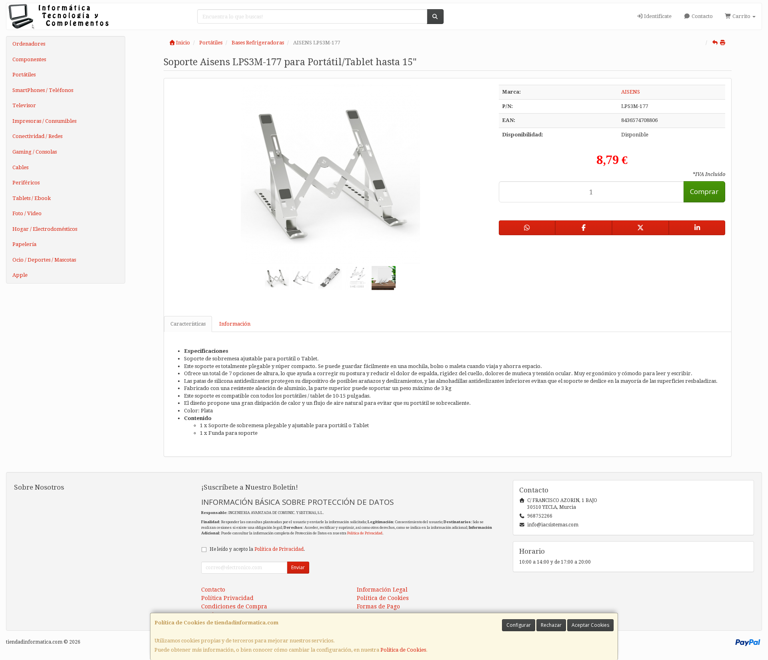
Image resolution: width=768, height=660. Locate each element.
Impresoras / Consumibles (44, 121)
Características (188, 324)
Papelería (24, 244)
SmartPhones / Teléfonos (42, 90)
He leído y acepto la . (257, 549)
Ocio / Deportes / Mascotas (44, 260)
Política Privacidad (227, 598)
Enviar (298, 567)
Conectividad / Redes (37, 136)
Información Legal (382, 589)
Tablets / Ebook (31, 198)
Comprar (704, 191)
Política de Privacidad (364, 533)
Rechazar (551, 625)
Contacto (701, 16)
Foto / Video (27, 213)
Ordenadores (28, 44)
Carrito (741, 16)
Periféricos (26, 183)
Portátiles (24, 75)
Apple (20, 275)
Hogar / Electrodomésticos (44, 229)
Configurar (518, 625)
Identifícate (657, 16)
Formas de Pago (378, 606)
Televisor (24, 105)
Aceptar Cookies (590, 625)
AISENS (630, 92)
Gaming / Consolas (34, 152)
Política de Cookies (403, 650)
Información (234, 324)
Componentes (29, 59)
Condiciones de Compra (234, 606)
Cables (20, 167)
